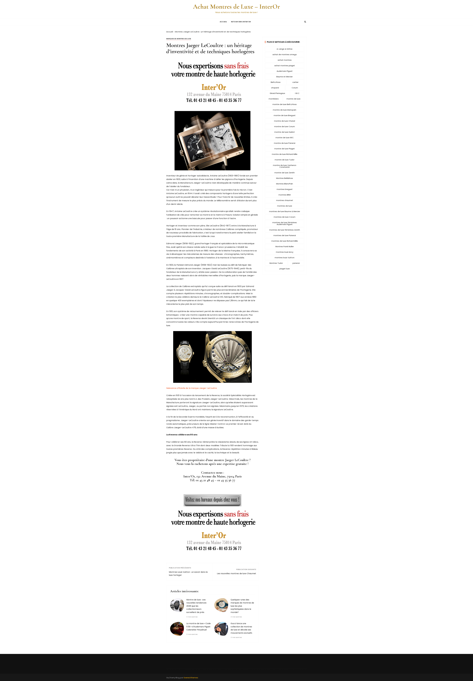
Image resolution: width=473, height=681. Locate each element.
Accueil (223, 22)
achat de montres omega (284, 54)
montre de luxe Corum (284, 126)
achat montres (285, 60)
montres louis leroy (284, 252)
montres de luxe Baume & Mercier (284, 211)
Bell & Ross (275, 82)
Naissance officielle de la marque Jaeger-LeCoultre (191, 388)
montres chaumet (284, 200)
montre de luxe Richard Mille (284, 154)
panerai (296, 263)
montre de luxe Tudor (284, 159)
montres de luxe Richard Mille (284, 241)
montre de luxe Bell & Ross (284, 104)
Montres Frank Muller (284, 246)
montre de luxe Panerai (284, 143)
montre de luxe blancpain (284, 110)
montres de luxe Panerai (284, 235)
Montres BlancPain (284, 183)
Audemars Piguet (285, 71)
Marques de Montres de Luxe (178, 39)
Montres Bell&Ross (284, 178)
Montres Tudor (276, 263)
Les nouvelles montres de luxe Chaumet (236, 573)
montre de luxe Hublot (284, 132)
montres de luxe (284, 206)
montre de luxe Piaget (284, 148)
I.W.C (297, 93)
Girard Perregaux (277, 93)
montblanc (274, 98)
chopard (275, 87)
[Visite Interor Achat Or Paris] (212, 500)
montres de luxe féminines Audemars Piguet (284, 223)
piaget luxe (284, 268)
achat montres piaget (284, 65)
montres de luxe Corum (284, 217)
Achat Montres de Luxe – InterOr (236, 6)
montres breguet (285, 189)
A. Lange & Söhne (284, 49)
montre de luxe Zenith (284, 172)
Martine (194, 617)
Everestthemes (191, 677)
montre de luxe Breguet (285, 115)
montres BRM (285, 194)
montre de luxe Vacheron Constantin (284, 166)
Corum (295, 87)
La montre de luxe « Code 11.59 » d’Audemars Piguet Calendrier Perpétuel (198, 626)
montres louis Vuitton (284, 257)
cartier (295, 82)
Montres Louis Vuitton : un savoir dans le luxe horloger (188, 574)
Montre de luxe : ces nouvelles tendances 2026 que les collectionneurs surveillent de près (196, 606)
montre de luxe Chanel (284, 121)
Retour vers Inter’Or (241, 22)
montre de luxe (293, 98)
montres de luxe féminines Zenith (284, 230)
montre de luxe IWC (285, 137)
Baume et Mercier (284, 76)
